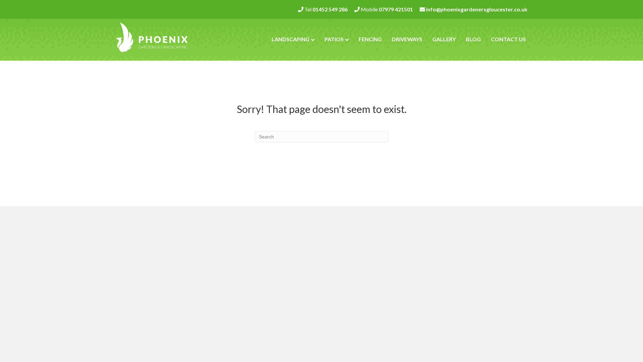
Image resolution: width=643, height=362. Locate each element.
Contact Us (508, 39)
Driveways (407, 39)
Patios (334, 39)
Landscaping (290, 39)
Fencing (370, 39)
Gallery (444, 39)
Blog (473, 39)
